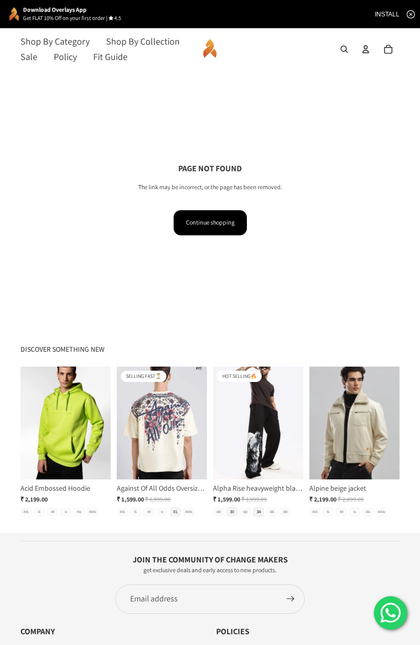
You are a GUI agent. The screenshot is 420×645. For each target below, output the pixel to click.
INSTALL (387, 14)
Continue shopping (210, 222)
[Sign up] (290, 599)
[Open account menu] (365, 49)
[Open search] (344, 49)
